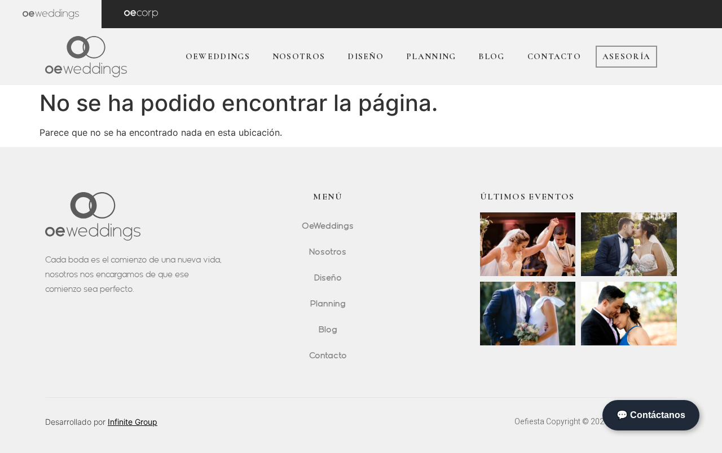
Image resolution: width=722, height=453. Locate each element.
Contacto (554, 56)
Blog (491, 56)
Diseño (365, 56)
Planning (431, 56)
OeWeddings (218, 56)
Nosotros (298, 56)
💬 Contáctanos (651, 415)
